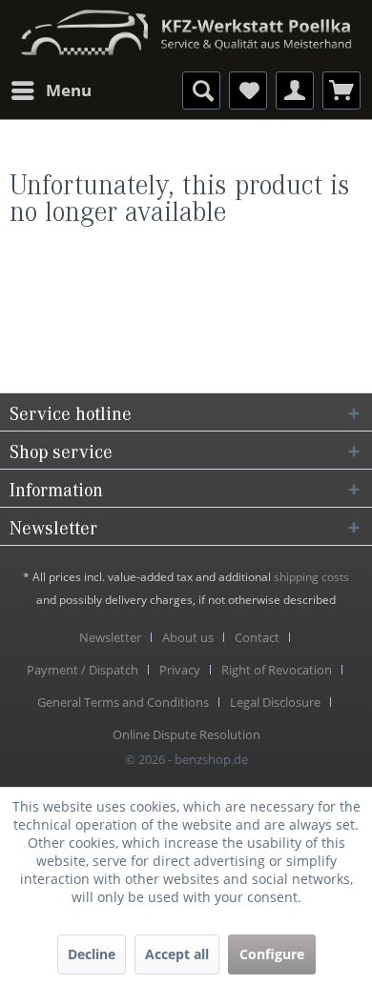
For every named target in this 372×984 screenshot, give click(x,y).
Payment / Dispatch (82, 669)
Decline (91, 954)
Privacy (179, 669)
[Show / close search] (201, 90)
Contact (257, 637)
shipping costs (311, 577)
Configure (271, 954)
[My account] (295, 90)
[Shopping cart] (341, 90)
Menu (69, 90)
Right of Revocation (276, 669)
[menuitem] (50, 90)
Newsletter (110, 637)
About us (188, 637)
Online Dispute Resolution (186, 734)
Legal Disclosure (275, 702)
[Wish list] (248, 90)
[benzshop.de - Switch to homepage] (186, 26)
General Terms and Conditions (123, 702)
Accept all (177, 954)
